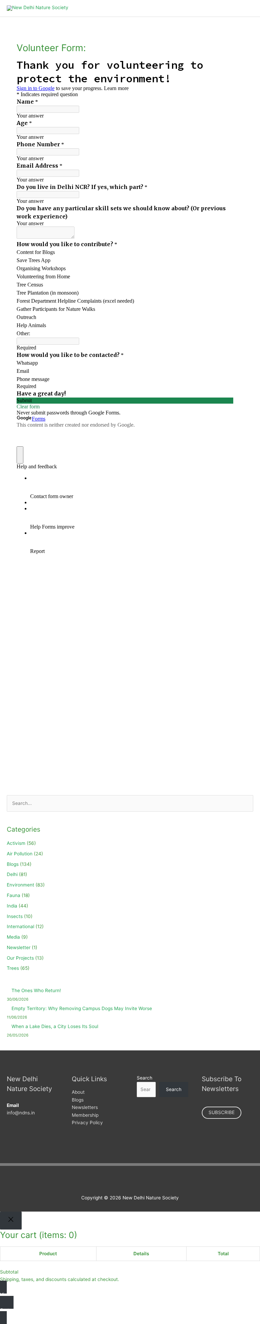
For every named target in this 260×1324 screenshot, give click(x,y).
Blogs (13, 864)
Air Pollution (19, 853)
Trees (13, 968)
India (12, 906)
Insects (15, 916)
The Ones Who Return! (36, 990)
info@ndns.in (21, 1112)
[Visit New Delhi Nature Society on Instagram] (133, 1181)
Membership (85, 1115)
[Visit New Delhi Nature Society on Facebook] (112, 1181)
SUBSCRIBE (222, 1112)
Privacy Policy (87, 1122)
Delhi (12, 874)
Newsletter (18, 947)
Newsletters (85, 1107)
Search (144, 1078)
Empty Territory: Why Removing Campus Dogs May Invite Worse (82, 1008)
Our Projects (20, 958)
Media (13, 937)
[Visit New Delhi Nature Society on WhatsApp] (144, 1181)
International (20, 926)
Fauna (13, 895)
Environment (20, 885)
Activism (16, 843)
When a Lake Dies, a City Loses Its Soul (55, 1026)
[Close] (11, 1221)
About (78, 1092)
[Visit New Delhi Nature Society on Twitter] (123, 1181)
